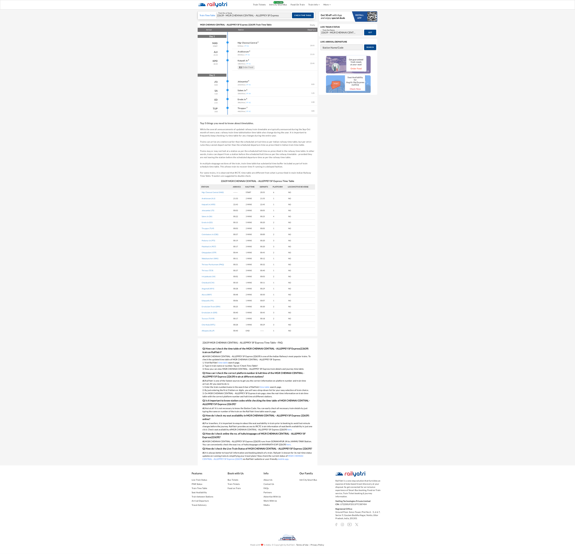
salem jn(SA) (207, 216)
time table (223, 362)
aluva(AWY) (207, 294)
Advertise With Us (272, 496)
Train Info (313, 4)
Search (370, 47)
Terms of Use (302, 545)
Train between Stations (202, 496)
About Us (268, 480)
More (326, 4)
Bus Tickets (233, 480)
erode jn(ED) (207, 222)
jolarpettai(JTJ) (208, 210)
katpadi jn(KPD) (208, 204)
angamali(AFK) (208, 288)
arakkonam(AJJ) (208, 198)
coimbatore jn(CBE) (210, 234)
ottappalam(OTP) (209, 252)
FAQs (266, 488)
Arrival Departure (200, 500)
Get (370, 32)
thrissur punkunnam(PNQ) (213, 264)
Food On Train (298, 4)
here (289, 429)
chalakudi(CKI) (208, 282)
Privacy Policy (317, 545)
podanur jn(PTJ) (208, 240)
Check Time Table (302, 15)
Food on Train (234, 488)
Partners (268, 492)
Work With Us (270, 500)
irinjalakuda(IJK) (208, 276)
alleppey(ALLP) (208, 331)
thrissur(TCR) (207, 270)
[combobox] (250, 15)
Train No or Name (225, 13)
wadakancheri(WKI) (210, 258)
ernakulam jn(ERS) (209, 312)
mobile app (283, 459)
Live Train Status (199, 480)
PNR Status (197, 484)
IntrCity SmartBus (278, 4)
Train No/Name (329, 30)
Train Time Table (199, 488)
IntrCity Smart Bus (308, 480)
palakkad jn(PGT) (209, 246)
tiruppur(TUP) (208, 228)
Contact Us (269, 484)
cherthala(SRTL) (208, 325)
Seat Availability (199, 492)
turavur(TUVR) (208, 318)
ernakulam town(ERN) (211, 306)
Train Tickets (259, 4)
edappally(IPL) (208, 300)
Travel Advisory (199, 505)
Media (267, 505)
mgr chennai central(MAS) (213, 192)
